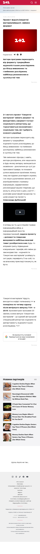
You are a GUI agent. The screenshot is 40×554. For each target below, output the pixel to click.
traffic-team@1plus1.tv (20, 533)
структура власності (20, 496)
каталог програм (20, 488)
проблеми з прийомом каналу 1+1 (20, 486)
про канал (20, 481)
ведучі (20, 492)
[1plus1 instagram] (12, 477)
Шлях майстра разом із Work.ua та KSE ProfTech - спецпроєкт (20, 10)
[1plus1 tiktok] (20, 477)
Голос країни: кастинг (9, 7)
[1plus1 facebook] (23, 477)
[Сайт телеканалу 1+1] (6, 3)
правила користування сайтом (20, 501)
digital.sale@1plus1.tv (20, 529)
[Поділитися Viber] (21, 55)
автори (20, 494)
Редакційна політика (20, 503)
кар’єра (20, 490)
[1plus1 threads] (16, 477)
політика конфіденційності (20, 498)
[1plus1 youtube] (27, 476)
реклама (20, 483)
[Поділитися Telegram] (14, 54)
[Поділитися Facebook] (17, 54)
